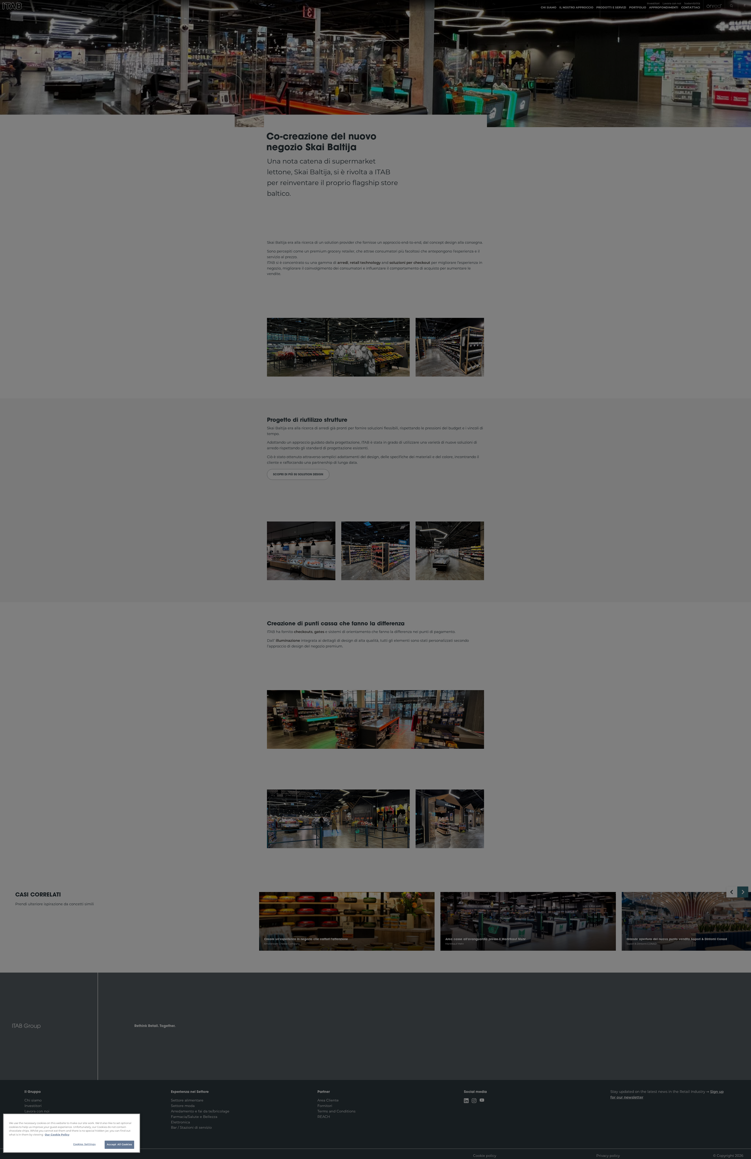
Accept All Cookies (119, 1144)
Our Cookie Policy (57, 1135)
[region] (71, 1133)
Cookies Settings (84, 1144)
